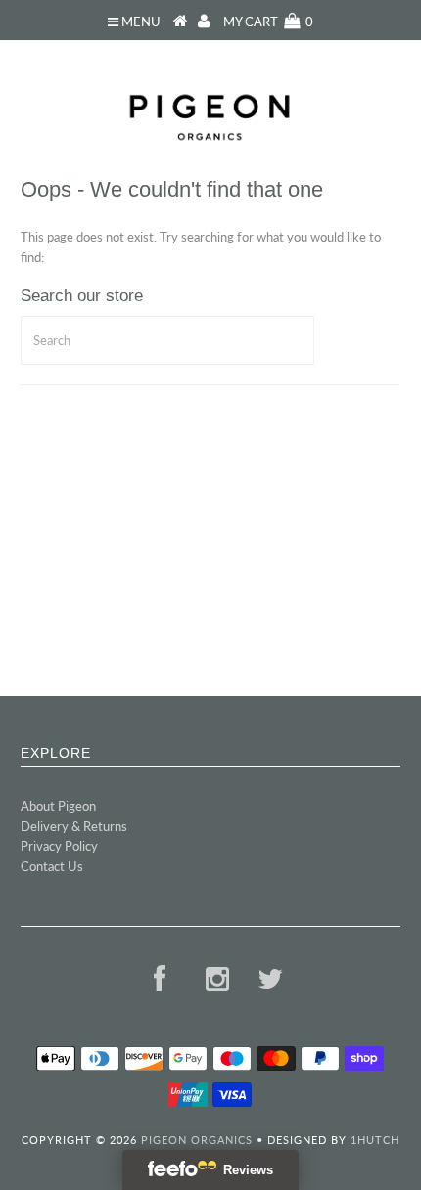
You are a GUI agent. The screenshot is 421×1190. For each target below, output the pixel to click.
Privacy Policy (59, 846)
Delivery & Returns (74, 826)
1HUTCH (375, 1139)
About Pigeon (58, 806)
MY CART (268, 21)
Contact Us (52, 866)
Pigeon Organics (197, 1139)
